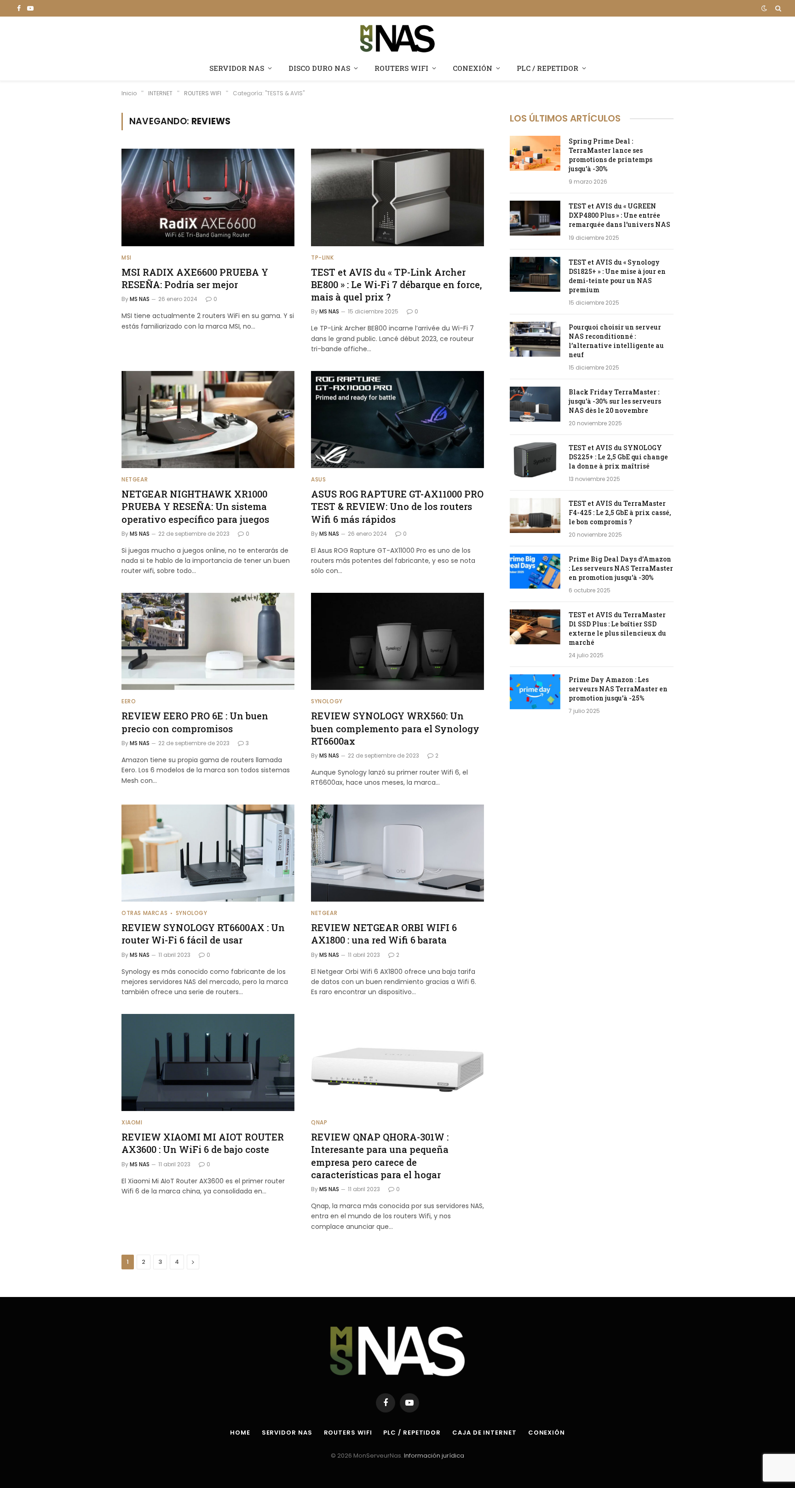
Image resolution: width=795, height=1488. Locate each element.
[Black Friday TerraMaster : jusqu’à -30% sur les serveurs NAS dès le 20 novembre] (535, 404)
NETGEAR (134, 479)
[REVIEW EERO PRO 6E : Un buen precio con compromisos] (207, 641)
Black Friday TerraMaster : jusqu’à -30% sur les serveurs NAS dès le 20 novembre (615, 401)
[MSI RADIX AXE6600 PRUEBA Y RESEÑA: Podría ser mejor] (207, 197)
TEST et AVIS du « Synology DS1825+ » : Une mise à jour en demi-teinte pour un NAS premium (617, 276)
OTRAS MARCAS (144, 913)
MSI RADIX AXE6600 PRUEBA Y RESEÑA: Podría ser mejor (194, 278)
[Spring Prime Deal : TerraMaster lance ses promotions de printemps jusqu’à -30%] (535, 153)
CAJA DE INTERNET (484, 1432)
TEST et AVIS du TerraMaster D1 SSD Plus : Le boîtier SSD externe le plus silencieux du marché (617, 628)
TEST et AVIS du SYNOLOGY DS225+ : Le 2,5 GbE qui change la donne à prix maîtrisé (618, 456)
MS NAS (140, 299)
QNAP (319, 1122)
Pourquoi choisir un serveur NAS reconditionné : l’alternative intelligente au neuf (616, 341)
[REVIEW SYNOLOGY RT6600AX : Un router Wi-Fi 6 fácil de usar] (207, 853)
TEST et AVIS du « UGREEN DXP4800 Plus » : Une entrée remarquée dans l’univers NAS (619, 215)
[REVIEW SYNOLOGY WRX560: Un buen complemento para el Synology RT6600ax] (397, 641)
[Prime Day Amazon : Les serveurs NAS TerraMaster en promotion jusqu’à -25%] (535, 691)
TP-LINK (322, 257)
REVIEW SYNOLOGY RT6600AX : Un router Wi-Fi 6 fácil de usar (203, 933)
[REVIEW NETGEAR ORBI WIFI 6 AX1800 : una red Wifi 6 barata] (397, 853)
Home (240, 1432)
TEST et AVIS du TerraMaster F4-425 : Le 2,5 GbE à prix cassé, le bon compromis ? (620, 512)
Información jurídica (434, 1455)
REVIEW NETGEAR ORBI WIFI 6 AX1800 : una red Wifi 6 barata (384, 933)
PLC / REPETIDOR (547, 68)
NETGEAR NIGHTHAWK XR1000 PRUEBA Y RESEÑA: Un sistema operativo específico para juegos (195, 506)
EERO (128, 701)
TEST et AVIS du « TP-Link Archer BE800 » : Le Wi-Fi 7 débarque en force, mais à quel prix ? (396, 284)
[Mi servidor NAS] (397, 37)
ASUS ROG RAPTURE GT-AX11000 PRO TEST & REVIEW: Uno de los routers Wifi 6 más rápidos (397, 506)
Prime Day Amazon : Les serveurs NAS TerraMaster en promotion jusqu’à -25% (618, 688)
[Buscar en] (777, 8)
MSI (126, 257)
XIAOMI (132, 1122)
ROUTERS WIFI (401, 68)
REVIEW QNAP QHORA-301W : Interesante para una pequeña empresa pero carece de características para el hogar (380, 1156)
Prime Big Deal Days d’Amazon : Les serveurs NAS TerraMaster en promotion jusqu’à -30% (621, 568)
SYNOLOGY (327, 701)
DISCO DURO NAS (319, 68)
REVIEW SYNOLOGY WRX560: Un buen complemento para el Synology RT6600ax (395, 728)
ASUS (318, 479)
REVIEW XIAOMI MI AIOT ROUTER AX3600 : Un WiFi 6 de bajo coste (202, 1143)
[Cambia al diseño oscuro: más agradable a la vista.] (764, 8)
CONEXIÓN (472, 68)
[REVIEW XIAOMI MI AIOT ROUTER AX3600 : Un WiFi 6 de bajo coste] (207, 1063)
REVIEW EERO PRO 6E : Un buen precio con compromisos (194, 722)
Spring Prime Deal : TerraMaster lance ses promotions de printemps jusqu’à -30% (610, 155)
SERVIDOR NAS (236, 68)
